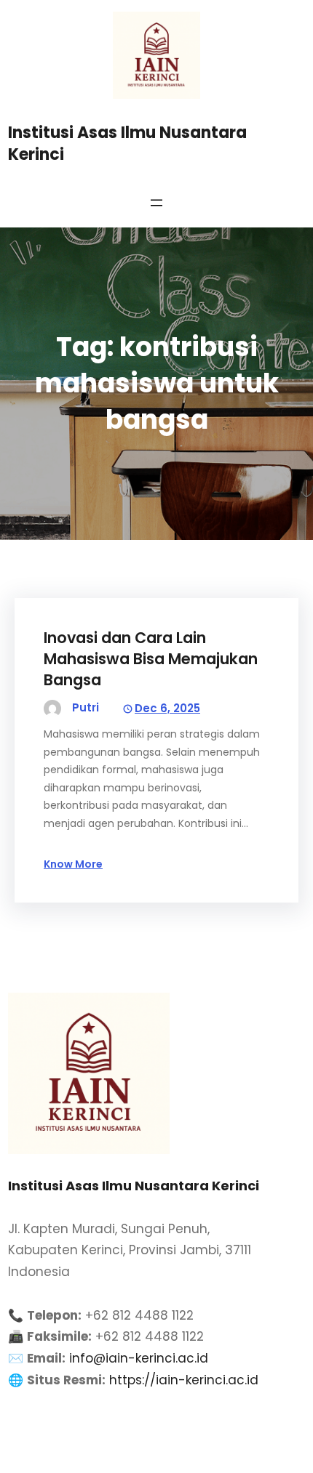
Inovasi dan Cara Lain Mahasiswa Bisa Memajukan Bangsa (151, 658)
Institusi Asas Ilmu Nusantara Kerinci (127, 143)
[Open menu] (156, 203)
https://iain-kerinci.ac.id (183, 1380)
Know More (73, 864)
